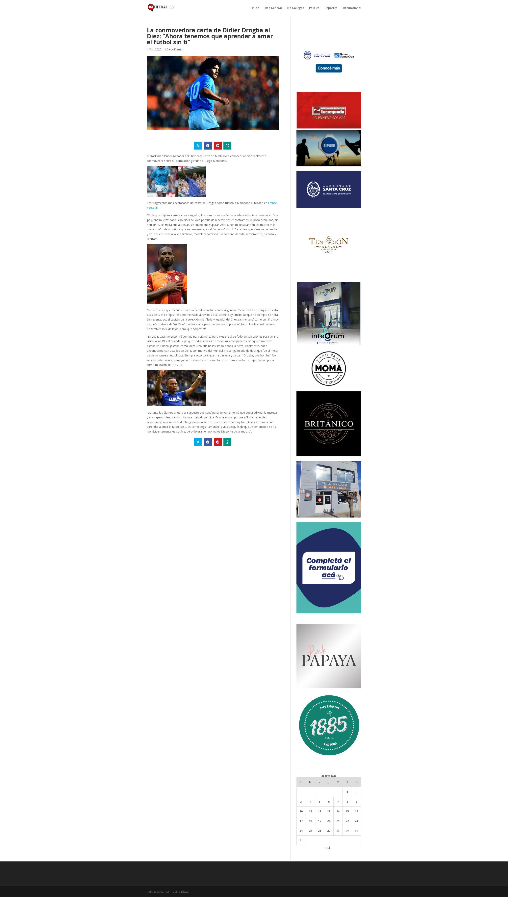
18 (310, 821)
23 (356, 821)
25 (310, 830)
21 (338, 821)
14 (338, 811)
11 (310, 811)
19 (319, 821)
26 (319, 830)
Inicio (255, 8)
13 (328, 811)
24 (301, 830)
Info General (273, 8)
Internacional (352, 8)
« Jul (327, 848)
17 (301, 821)
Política (314, 8)
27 (328, 830)
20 (328, 821)
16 (356, 811)
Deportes (331, 8)
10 (301, 811)
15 (347, 811)
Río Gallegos (295, 8)
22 (347, 821)
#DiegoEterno (174, 49)
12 (319, 811)
